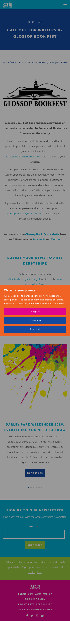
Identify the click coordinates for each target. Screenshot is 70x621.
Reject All (35, 329)
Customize (35, 320)
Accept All (35, 311)
